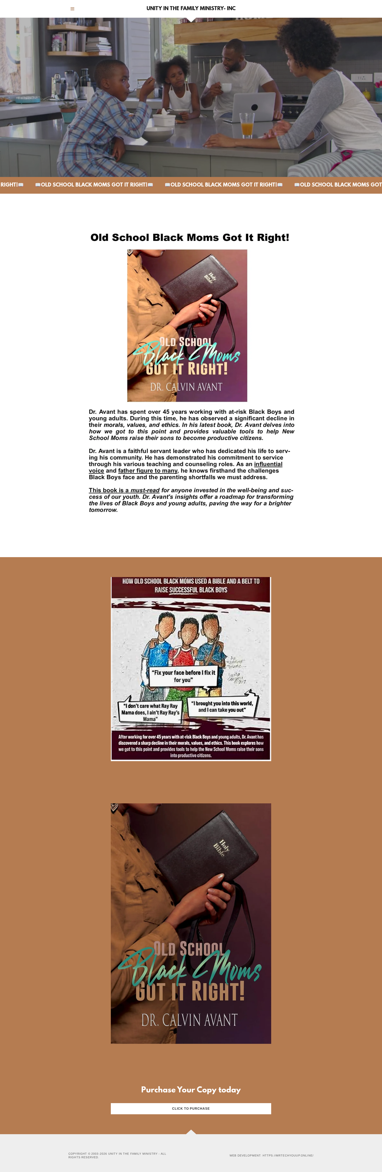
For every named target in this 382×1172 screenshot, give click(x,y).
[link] (191, 9)
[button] (72, 9)
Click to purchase (191, 1108)
